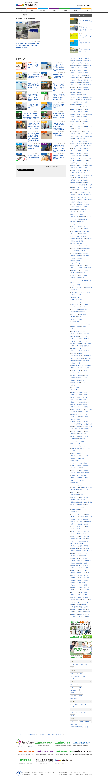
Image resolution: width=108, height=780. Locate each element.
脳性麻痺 (88, 324)
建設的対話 (84, 555)
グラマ (79, 316)
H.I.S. (74, 148)
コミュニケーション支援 (77, 507)
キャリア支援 (88, 516)
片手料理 (87, 472)
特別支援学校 (83, 219)
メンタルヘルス (75, 416)
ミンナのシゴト (75, 248)
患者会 (90, 175)
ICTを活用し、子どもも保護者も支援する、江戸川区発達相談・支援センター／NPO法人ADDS (27, 45)
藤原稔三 (73, 572)
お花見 (82, 150)
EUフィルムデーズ (86, 343)
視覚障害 (87, 82)
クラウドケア (74, 533)
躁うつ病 (80, 80)
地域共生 (77, 424)
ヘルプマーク (74, 99)
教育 (90, 424)
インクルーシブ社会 (83, 436)
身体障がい (74, 58)
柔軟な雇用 (74, 538)
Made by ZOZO (75, 389)
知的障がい (88, 65)
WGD (84, 277)
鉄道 (72, 346)
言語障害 (73, 472)
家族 (87, 424)
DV (71, 543)
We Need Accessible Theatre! (79, 392)
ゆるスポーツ (79, 194)
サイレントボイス (83, 211)
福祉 (72, 133)
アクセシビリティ (75, 343)
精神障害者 (74, 97)
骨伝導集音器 (82, 233)
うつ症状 (88, 77)
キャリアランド (80, 409)
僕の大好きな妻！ (86, 255)
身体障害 (84, 70)
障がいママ (74, 397)
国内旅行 (89, 146)
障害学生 (88, 514)
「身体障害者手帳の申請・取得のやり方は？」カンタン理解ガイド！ (85, 22)
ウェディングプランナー (77, 529)
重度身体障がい (75, 270)
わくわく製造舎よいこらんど (84, 587)
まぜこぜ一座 (74, 314)
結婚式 (87, 526)
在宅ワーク (74, 524)
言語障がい (88, 60)
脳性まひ (73, 85)
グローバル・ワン (84, 333)
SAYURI (86, 375)
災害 (72, 611)
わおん (72, 253)
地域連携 (79, 465)
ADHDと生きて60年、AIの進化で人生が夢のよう (34, 66)
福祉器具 (86, 580)
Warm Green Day (75, 280)
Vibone (73, 131)
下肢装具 (79, 170)
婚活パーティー (75, 333)
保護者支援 (83, 502)
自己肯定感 (74, 504)
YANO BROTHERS (76, 370)
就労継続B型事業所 (85, 248)
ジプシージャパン (80, 480)
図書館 (86, 111)
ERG (72, 231)
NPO (89, 563)
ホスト (84, 131)
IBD (72, 177)
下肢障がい (81, 58)
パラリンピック (82, 124)
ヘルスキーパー (75, 185)
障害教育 (83, 326)
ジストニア (85, 489)
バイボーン (89, 238)
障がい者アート (75, 402)
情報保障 (83, 475)
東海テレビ (81, 258)
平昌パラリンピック (83, 128)
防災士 (76, 611)
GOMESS (84, 370)
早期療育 (78, 209)
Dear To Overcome (76, 228)
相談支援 (73, 609)
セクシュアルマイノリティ (78, 172)
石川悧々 (73, 282)
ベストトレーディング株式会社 (79, 463)
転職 (79, 97)
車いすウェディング (76, 531)
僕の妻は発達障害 (75, 260)
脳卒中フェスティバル (76, 407)
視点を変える (74, 577)
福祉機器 (82, 182)
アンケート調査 (75, 309)
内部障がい (74, 63)
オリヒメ (84, 197)
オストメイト (74, 594)
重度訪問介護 (74, 380)
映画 (82, 82)
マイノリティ (83, 336)
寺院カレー (86, 338)
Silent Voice (74, 211)
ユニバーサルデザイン (83, 163)
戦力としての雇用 (84, 536)
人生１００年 (74, 116)
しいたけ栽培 (84, 455)
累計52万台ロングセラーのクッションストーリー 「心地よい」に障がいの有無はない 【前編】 (34, 97)
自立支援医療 (74, 607)
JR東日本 (76, 346)
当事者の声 (88, 560)
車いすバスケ (87, 194)
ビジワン (73, 294)
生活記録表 (74, 511)
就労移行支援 (80, 153)
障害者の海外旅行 (75, 414)
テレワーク (74, 204)
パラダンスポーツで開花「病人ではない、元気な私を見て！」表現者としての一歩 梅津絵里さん (59, 148)
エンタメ (64, 10)
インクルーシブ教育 (86, 426)
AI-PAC (73, 209)
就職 (77, 665)
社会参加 (73, 558)
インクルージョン (75, 519)
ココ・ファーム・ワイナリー (78, 307)
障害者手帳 (74, 67)
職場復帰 (79, 419)
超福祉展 (80, 104)
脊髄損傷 (80, 89)
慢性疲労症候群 (75, 494)
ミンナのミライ (75, 246)
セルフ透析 (74, 353)
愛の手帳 (84, 177)
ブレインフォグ (75, 497)
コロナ (85, 189)
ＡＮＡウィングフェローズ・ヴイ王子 (81, 350)
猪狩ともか (80, 202)
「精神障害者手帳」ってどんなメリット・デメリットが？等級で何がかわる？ (85, 36)
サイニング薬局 (75, 411)
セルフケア (81, 560)
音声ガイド (74, 477)
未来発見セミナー (87, 228)
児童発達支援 (74, 614)
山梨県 (79, 360)
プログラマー (81, 521)
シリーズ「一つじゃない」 (78, 263)
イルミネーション (75, 121)
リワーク (73, 419)
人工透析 (80, 353)
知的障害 (82, 216)
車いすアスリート (75, 555)
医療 (72, 604)
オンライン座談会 (75, 285)
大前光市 (80, 368)
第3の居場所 (84, 519)
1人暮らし (88, 721)
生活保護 (73, 277)
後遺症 (72, 433)
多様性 (83, 424)
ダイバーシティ (82, 399)
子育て (79, 397)
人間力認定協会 (82, 499)
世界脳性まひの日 (86, 280)
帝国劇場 (84, 394)
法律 (76, 713)
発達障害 (88, 85)
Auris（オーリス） (76, 297)
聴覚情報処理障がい (84, 253)
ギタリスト (81, 492)
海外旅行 (83, 146)
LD (82, 468)
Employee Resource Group (82, 231)
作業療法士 (89, 590)
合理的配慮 (89, 365)
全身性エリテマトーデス (80, 553)
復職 (77, 433)
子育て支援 (81, 441)
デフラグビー (74, 221)
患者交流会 (77, 604)
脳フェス (84, 404)
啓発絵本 (84, 585)
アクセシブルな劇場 (76, 394)
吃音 (81, 470)
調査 (83, 143)
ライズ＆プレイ (75, 470)
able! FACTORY (75, 250)
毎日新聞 (73, 114)
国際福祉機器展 (75, 182)
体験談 (82, 416)
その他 (86, 10)
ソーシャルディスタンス (83, 192)
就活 (81, 563)
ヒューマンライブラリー (77, 111)
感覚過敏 (82, 272)
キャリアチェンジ (75, 450)
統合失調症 (74, 65)
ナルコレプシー (75, 289)
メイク (79, 165)
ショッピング (78, 673)
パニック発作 (87, 99)
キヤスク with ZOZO (76, 385)
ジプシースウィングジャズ (78, 485)
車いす (83, 77)
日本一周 (87, 548)
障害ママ (86, 470)
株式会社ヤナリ (84, 411)
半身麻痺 (73, 170)
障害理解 (87, 429)
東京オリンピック (87, 141)
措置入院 (81, 221)
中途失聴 (80, 267)
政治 (85, 713)
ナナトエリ (74, 258)
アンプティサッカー (76, 75)
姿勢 (72, 590)
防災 (78, 609)
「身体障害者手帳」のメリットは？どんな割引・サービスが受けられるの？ (85, 29)
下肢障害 (83, 114)
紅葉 (86, 102)
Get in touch (82, 314)
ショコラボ (84, 382)
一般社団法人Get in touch (78, 365)
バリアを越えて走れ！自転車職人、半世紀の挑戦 (33, 106)
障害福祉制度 (74, 548)
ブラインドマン (75, 341)
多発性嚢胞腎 (74, 482)
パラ (75, 128)
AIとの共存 (74, 616)
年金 (83, 126)
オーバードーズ (75, 150)
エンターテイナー (80, 582)
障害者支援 (74, 436)
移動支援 (80, 524)
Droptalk (87, 477)
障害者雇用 (74, 104)
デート (86, 121)
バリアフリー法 (84, 509)
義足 (72, 187)
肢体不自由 (74, 565)
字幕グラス (89, 126)
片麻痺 (85, 167)
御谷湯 (85, 592)
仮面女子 (73, 202)
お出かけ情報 (74, 438)
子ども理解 (77, 426)
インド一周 (84, 414)
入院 (87, 165)
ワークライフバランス (76, 421)
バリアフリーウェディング (78, 526)
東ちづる (81, 363)
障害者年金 (74, 82)
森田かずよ (81, 477)
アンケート (89, 143)
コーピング (86, 575)
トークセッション (75, 106)
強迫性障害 (86, 204)
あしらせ (79, 294)
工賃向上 (73, 465)
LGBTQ (88, 170)
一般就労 (88, 521)
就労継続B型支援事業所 (77, 241)
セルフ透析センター (76, 355)
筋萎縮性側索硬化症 (76, 489)
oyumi (86, 148)
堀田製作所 (74, 580)
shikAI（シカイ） (75, 304)
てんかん (80, 87)
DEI (72, 429)
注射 (90, 599)
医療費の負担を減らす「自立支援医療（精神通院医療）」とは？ (33, 85)
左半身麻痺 (74, 560)
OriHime (79, 197)
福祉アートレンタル (76, 404)
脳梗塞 (86, 431)
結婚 (72, 163)
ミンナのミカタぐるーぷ (77, 243)
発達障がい (81, 65)
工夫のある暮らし (75, 475)
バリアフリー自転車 (84, 577)
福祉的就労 (82, 311)
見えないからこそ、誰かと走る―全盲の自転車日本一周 (33, 147)
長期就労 (86, 524)
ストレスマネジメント (76, 453)
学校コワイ (74, 468)
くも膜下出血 (83, 558)
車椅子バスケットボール (77, 693)
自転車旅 (81, 548)
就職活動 (89, 97)
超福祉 (78, 114)
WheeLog (73, 146)
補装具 (72, 582)
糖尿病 (72, 599)
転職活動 (83, 97)
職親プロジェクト (81, 572)
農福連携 (73, 458)
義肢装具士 (83, 609)
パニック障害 (74, 102)
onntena (82, 133)
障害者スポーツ (75, 109)
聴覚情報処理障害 (75, 255)
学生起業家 (83, 402)
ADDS (85, 207)
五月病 (72, 158)
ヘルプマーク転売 (75, 155)
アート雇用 (85, 568)
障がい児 (86, 202)
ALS (80, 487)
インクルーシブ (75, 431)
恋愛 (75, 163)
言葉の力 (73, 338)
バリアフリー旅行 (80, 550)
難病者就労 (74, 360)
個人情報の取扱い (55, 734)
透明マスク (83, 236)
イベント (85, 160)
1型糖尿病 (78, 599)
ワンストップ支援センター (82, 541)
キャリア (87, 416)
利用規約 (42, 734)
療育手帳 (73, 180)
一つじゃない (74, 275)
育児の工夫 (74, 399)
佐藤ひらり (74, 368)
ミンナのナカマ (84, 246)
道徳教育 (80, 546)
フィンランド (83, 341)
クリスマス (74, 124)
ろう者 (87, 182)
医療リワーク (81, 504)
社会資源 (86, 607)
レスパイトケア (75, 446)
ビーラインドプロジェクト (78, 319)
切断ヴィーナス (88, 199)
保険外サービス (86, 531)
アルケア (79, 597)
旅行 (78, 146)
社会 (75, 10)
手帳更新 (86, 546)
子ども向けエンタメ (76, 585)
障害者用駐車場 (75, 509)
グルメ (78, 180)
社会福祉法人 (83, 309)
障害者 (84, 75)
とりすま (82, 446)
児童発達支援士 (75, 502)
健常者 (84, 94)
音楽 (82, 704)
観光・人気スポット (76, 676)
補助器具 (83, 155)
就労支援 (86, 421)
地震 (88, 609)
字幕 (72, 128)
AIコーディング (82, 616)
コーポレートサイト (23, 746)
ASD (79, 468)
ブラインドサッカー (76, 126)
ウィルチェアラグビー (76, 695)
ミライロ (73, 197)
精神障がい (81, 63)
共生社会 (73, 326)
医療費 (80, 607)
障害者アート (74, 570)
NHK (75, 177)
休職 (87, 504)
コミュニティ (86, 565)
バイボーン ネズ (75, 236)
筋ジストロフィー (85, 448)
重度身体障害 (87, 267)
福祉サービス (79, 207)
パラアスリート (78, 187)
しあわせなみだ (82, 538)
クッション (77, 590)
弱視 (72, 87)
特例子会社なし (75, 563)
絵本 (72, 426)
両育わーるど (87, 358)
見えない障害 (80, 472)
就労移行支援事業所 (76, 94)
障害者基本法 (86, 465)
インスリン (85, 599)
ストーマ (81, 594)
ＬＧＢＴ (88, 109)
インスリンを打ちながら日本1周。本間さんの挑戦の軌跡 (34, 76)
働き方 (82, 431)
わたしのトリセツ (84, 497)
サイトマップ (21, 734)
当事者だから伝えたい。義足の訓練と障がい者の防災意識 (58, 76)
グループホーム (85, 250)
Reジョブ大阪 (74, 358)
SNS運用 (83, 604)
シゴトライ (88, 153)
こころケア (89, 133)
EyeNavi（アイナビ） (76, 302)
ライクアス (82, 265)
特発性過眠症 (88, 287)
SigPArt (89, 402)
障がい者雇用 (86, 360)
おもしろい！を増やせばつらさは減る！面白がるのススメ (58, 106)
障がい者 (80, 67)
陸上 (72, 684)
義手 (90, 185)
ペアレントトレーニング (77, 443)
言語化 (89, 616)
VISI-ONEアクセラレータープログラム (81, 292)
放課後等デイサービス (85, 614)
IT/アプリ (81, 724)
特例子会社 (74, 165)
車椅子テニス (74, 698)
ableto (79, 511)
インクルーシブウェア (76, 387)
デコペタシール (75, 224)
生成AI (72, 480)
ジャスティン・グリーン (77, 287)
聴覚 (84, 85)
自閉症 (79, 177)
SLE (72, 553)
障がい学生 (74, 521)
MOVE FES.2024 (87, 487)
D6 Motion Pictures (76, 348)
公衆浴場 (73, 597)
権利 (78, 558)
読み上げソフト (75, 216)
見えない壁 (85, 597)
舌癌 (88, 572)
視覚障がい (74, 60)
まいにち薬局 (88, 409)
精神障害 (80, 92)
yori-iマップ (74, 441)
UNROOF (73, 316)
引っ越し (87, 150)
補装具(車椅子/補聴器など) (78, 727)
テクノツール (82, 533)
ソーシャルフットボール (82, 158)
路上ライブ (74, 492)
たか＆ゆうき (74, 487)
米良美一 (80, 377)
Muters (84, 209)
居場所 (85, 563)
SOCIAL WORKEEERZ (77, 375)
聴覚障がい (81, 60)
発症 (82, 175)
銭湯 (86, 594)
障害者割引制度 (84, 346)
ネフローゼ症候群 (75, 175)
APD (77, 253)
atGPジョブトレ (75, 321)
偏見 (75, 138)
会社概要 (31, 746)
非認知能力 (74, 499)
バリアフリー (84, 119)
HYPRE (86, 241)
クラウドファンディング (83, 602)
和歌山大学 (74, 267)
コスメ (81, 721)
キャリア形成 (74, 460)
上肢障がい (88, 58)
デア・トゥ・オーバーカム (78, 226)
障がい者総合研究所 (86, 136)
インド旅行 (80, 338)
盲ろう (80, 199)
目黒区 (79, 565)
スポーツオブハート (86, 106)
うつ (78, 85)
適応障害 (80, 204)
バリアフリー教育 (78, 429)
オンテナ (76, 133)
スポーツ (53, 10)
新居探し (73, 153)
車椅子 (89, 75)
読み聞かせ (74, 546)
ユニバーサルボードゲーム (78, 324)
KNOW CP (79, 282)
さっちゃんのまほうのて (80, 543)
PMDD (72, 207)
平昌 (80, 141)
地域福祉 (81, 380)
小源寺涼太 (74, 377)
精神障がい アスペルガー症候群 (79, 72)
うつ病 (86, 63)
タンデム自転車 (75, 160)
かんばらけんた (88, 368)
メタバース (74, 328)
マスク (72, 194)
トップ (21, 10)
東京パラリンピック (76, 143)
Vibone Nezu (74, 233)
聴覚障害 (86, 87)
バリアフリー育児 (87, 397)
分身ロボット (74, 199)
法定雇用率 (74, 89)
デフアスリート (78, 189)
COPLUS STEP (81, 458)
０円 (82, 121)
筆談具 (87, 265)
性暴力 (89, 538)
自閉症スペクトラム (76, 568)
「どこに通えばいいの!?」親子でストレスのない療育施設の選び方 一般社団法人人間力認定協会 (58, 68)
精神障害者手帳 (88, 80)
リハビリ (85, 433)
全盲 (75, 87)
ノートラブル (74, 265)
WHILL (81, 116)
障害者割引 (74, 92)
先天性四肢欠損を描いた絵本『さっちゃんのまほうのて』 (58, 157)
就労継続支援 (74, 311)
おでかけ (43, 10)
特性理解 (89, 502)
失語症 (81, 358)
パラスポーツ (74, 141)
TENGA (89, 155)
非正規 (85, 377)
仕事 (32, 10)
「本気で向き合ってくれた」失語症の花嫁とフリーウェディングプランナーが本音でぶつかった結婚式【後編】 (58, 126)
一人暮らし (77, 136)
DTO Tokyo (83, 224)
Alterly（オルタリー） (76, 299)
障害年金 (79, 277)
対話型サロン (74, 516)
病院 (90, 165)
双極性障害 (74, 80)
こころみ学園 (84, 304)
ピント (83, 590)
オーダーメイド (75, 592)
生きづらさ (80, 575)
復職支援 (86, 407)
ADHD (85, 67)
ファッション (74, 721)
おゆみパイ (80, 148)
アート (78, 119)
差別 (72, 138)
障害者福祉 (82, 438)
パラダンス (89, 550)
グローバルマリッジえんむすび (79, 331)
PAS (81, 592)
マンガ (76, 704)
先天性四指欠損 (75, 336)
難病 (84, 165)
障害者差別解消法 (75, 77)
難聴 (79, 82)
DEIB (80, 433)
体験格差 (73, 587)
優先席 (80, 99)
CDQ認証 (81, 611)
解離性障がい (74, 167)
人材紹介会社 (84, 180)
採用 (72, 667)
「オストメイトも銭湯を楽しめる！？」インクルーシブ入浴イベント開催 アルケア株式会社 (58, 87)
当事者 (80, 167)
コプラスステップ (75, 455)
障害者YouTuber (75, 448)
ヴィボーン (79, 131)
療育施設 (87, 611)
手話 (72, 189)
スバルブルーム (75, 219)
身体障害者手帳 (84, 185)
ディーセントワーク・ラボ (78, 514)
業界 (72, 713)
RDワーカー (83, 494)
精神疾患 (73, 575)
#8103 (72, 541)
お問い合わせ (31, 734)
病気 (86, 175)
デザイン (73, 119)
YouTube (73, 602)
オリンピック (81, 138)
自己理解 (81, 516)
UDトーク (73, 192)
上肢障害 (89, 114)
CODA (72, 424)
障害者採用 (86, 89)
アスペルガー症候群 (76, 70)
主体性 (78, 326)
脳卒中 (72, 409)
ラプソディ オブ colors (77, 214)
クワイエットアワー (85, 270)
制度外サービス (75, 536)
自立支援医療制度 (83, 275)
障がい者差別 (81, 238)
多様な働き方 (74, 363)
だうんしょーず (75, 372)
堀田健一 (80, 580)
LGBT (89, 131)
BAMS (85, 116)
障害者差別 (74, 238)
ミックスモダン (83, 570)
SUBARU (88, 216)
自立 (72, 136)
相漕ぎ (72, 550)
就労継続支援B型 (75, 382)
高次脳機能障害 (86, 355)
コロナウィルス (88, 187)
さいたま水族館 (75, 272)
